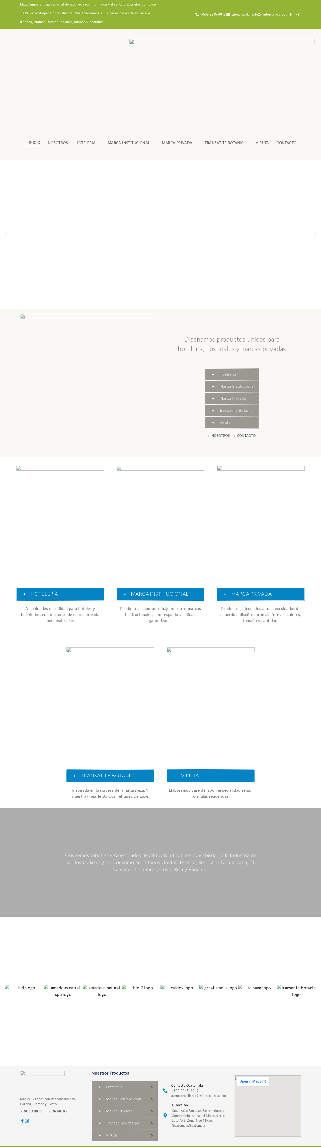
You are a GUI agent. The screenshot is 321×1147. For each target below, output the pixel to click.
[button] (6, 234)
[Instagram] (27, 1121)
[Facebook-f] (22, 1121)
